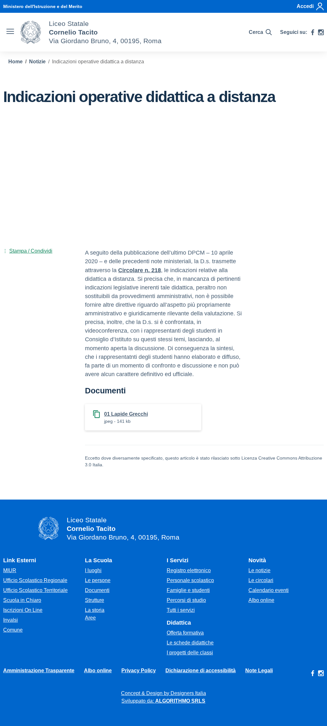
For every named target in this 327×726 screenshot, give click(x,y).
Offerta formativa (185, 632)
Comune (13, 630)
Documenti (97, 590)
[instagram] (321, 32)
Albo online (261, 600)
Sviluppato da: (163, 701)
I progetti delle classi (190, 652)
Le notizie (259, 570)
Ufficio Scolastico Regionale (35, 580)
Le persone (97, 580)
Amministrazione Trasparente (38, 670)
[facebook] (313, 32)
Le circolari (260, 580)
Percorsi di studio (186, 600)
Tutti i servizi (181, 610)
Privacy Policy (138, 670)
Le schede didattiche (190, 642)
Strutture (94, 600)
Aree (90, 617)
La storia (94, 610)
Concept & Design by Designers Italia (163, 693)
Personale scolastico (190, 580)
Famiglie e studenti (188, 590)
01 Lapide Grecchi (126, 414)
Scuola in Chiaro (22, 600)
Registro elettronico (189, 570)
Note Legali (259, 670)
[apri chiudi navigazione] (10, 32)
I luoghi (93, 570)
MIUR (9, 570)
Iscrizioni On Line (22, 610)
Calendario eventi (268, 590)
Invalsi (10, 620)
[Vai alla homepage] (30, 32)
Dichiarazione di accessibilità (200, 670)
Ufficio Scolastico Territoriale (35, 590)
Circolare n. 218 (139, 270)
